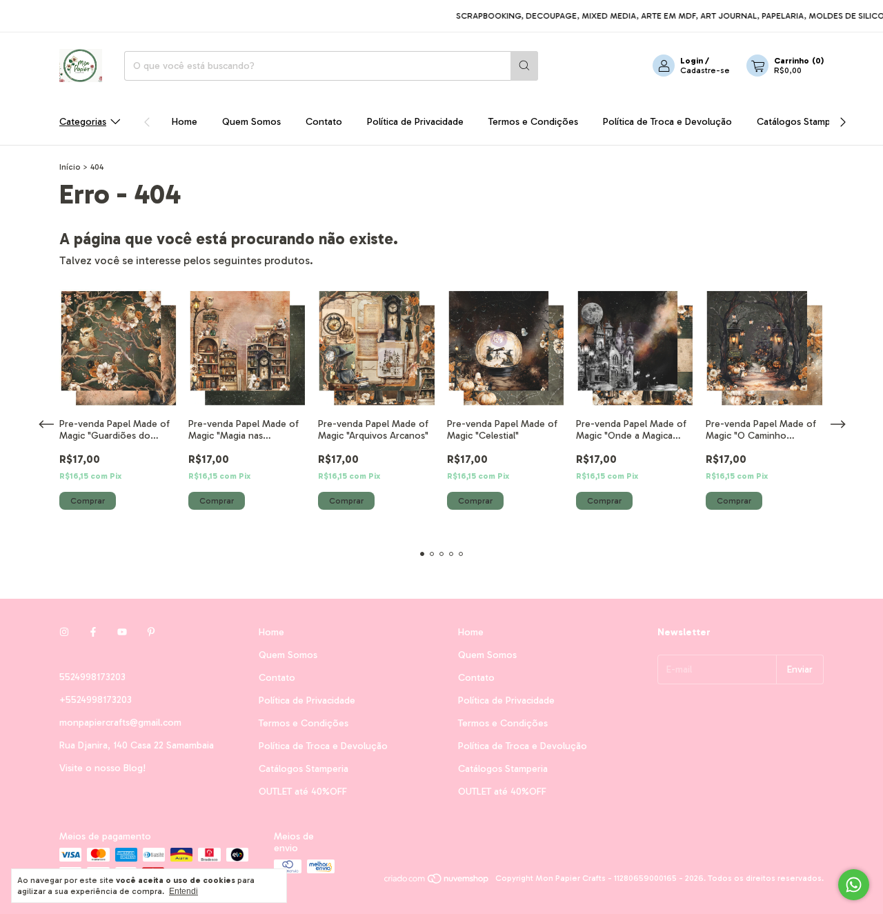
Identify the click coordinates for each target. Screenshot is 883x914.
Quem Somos (251, 122)
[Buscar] (524, 66)
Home (184, 122)
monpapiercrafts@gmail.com (120, 722)
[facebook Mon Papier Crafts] (93, 632)
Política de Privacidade (415, 122)
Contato (324, 122)
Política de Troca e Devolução (667, 122)
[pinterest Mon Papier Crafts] (151, 632)
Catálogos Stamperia (801, 122)
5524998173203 (92, 677)
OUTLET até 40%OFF (303, 791)
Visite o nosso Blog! (102, 768)
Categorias (82, 122)
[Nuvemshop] (437, 881)
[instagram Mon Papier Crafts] (64, 632)
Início (70, 167)
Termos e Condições (533, 122)
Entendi (183, 891)
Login (691, 61)
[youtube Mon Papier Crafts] (122, 632)
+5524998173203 (95, 700)
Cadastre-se (705, 70)
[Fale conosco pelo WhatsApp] (853, 884)
